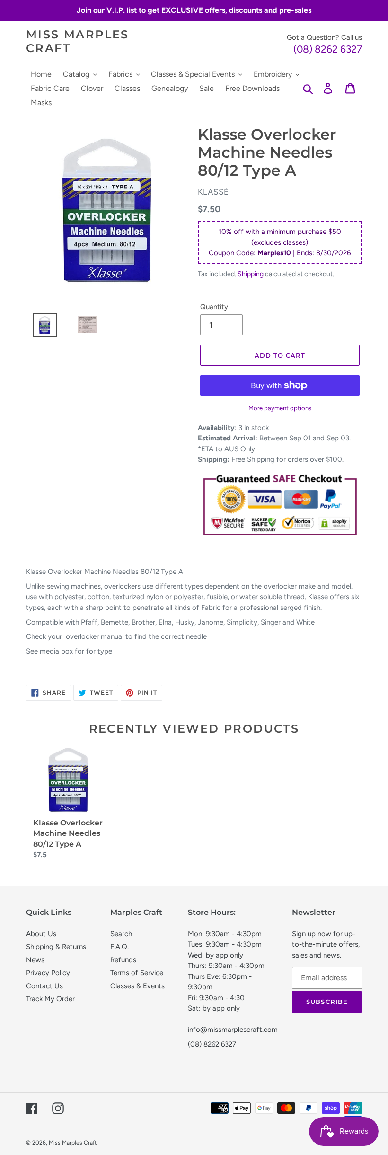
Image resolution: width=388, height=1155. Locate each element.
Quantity (214, 307)
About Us (41, 934)
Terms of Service (136, 972)
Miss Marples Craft (77, 41)
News (35, 960)
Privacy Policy (48, 972)
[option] (41, 327)
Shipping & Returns (56, 946)
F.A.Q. (119, 946)
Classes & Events (137, 986)
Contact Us (44, 986)
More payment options (279, 408)
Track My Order (50, 998)
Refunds (123, 960)
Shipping (251, 274)
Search (121, 934)
